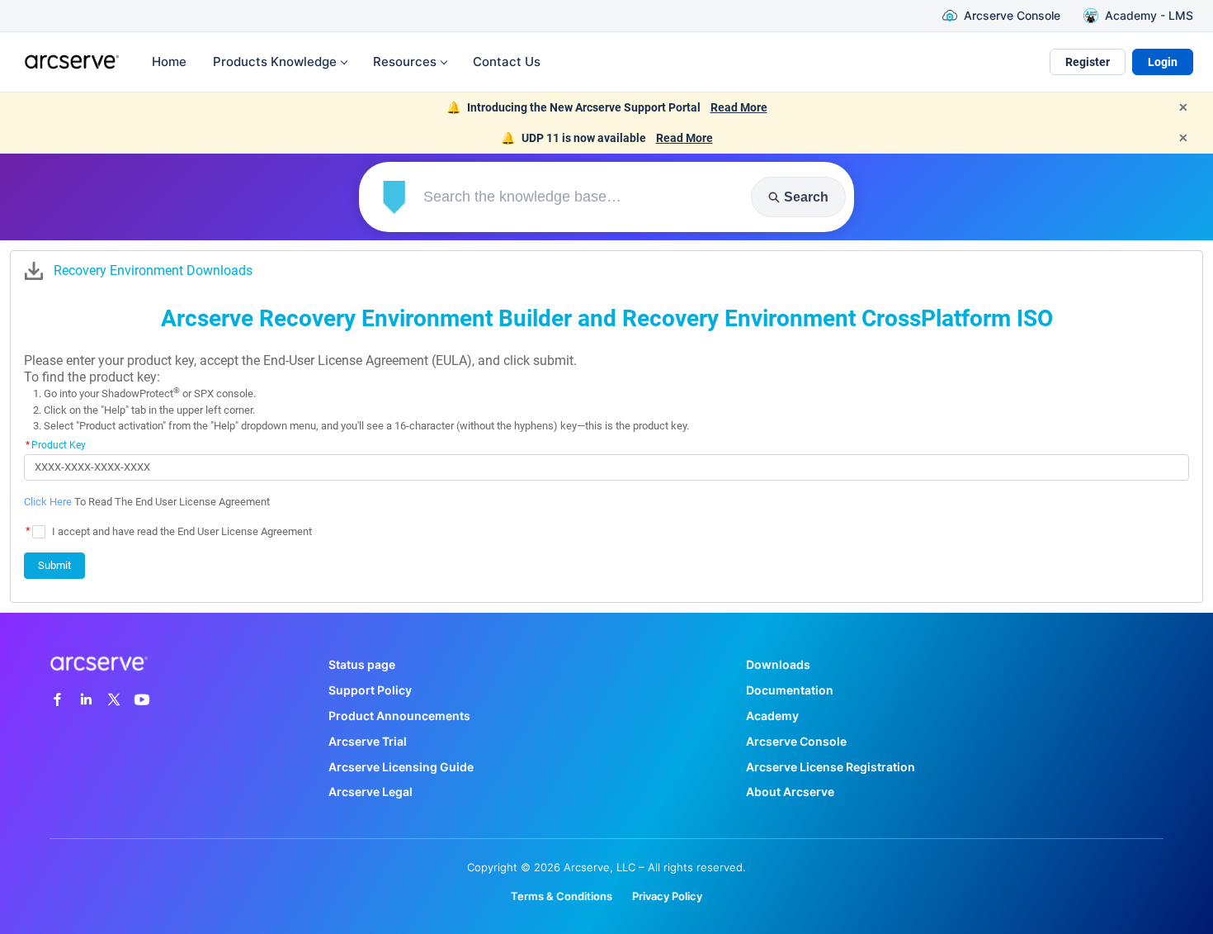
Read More (738, 107)
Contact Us (506, 61)
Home (169, 61)
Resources (405, 61)
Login (1163, 62)
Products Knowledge (275, 61)
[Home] (69, 62)
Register (1087, 62)
